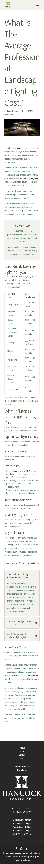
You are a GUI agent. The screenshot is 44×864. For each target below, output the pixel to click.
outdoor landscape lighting (27, 178)
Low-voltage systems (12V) (18, 471)
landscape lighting (20, 148)
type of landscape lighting (20, 276)
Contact (22, 755)
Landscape (8, 115)
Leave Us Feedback (22, 766)
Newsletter (22, 770)
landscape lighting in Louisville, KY (23, 675)
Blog (22, 758)
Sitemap (8, 857)
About (22, 748)
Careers (22, 751)
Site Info (37, 853)
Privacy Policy (28, 853)
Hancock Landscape (14, 111)
